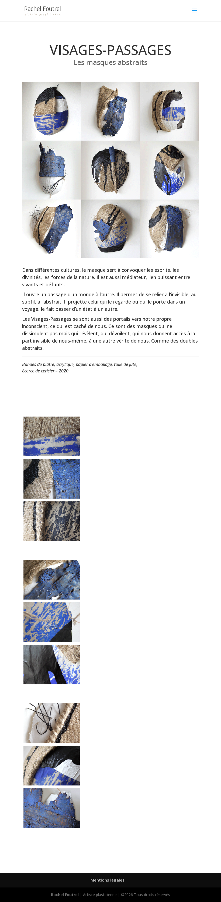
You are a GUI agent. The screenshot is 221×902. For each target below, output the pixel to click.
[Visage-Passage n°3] (51, 539)
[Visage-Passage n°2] (51, 497)
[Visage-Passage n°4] (51, 598)
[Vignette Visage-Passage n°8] (51, 784)
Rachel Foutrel (65, 894)
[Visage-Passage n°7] (51, 741)
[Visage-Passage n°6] (51, 682)
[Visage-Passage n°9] (51, 826)
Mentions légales (108, 880)
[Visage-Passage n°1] (51, 454)
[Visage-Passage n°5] (51, 640)
